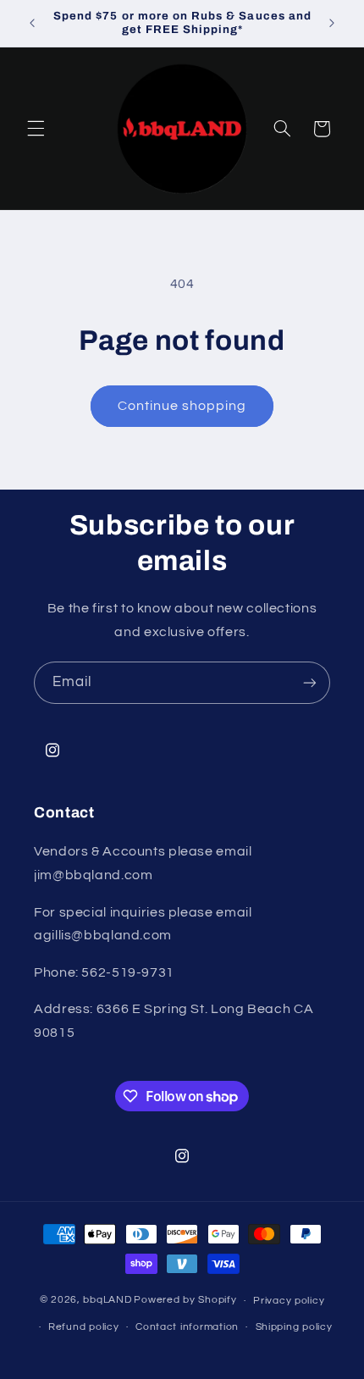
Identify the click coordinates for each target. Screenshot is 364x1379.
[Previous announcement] (32, 23)
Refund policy (83, 1327)
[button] (35, 128)
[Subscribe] (309, 682)
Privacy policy (288, 1300)
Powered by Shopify (185, 1300)
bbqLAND (107, 1300)
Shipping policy (294, 1327)
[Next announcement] (331, 23)
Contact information (187, 1327)
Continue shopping (182, 406)
